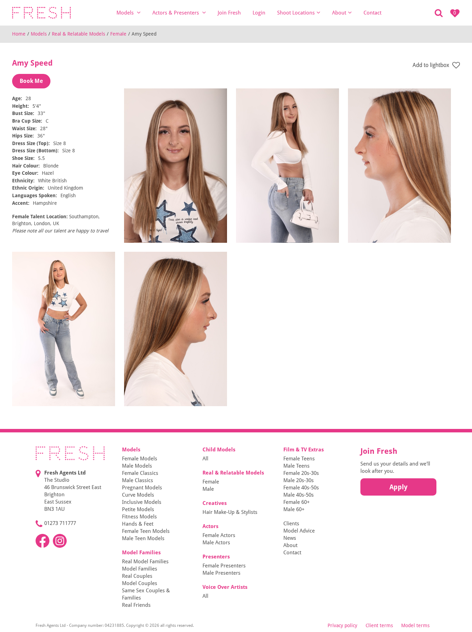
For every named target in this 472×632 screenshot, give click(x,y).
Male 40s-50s (298, 495)
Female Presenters (224, 566)
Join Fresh (229, 13)
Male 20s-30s (298, 480)
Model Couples (139, 583)
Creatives (214, 503)
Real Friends (136, 605)
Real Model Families (145, 561)
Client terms (379, 625)
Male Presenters (221, 573)
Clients (291, 523)
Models (125, 13)
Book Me (31, 81)
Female (118, 34)
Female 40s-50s (301, 488)
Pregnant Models (142, 488)
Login (259, 13)
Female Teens (299, 459)
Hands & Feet (137, 524)
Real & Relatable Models (78, 34)
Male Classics (137, 480)
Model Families (141, 552)
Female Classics (140, 473)
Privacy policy (342, 625)
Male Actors (216, 542)
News (289, 538)
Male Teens (296, 466)
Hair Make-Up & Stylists (229, 512)
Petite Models (138, 509)
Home (19, 34)
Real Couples (137, 576)
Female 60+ (296, 502)
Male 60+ (293, 509)
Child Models (218, 450)
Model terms (415, 625)
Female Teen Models (146, 531)
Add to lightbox (432, 65)
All (205, 459)
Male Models (137, 466)
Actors (210, 526)
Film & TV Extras (303, 450)
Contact (372, 13)
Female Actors (218, 535)
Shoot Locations (296, 13)
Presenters (216, 557)
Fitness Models (139, 517)
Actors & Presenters (176, 13)
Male (208, 489)
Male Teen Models (143, 538)
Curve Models (138, 495)
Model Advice (299, 531)
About (339, 13)
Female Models (139, 459)
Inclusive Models (141, 502)
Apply (398, 487)
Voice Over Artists (224, 587)
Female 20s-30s (301, 473)
